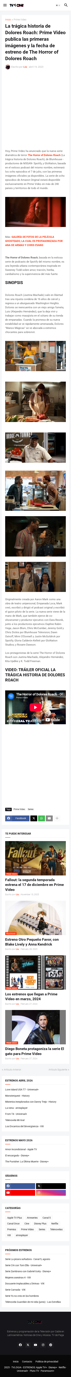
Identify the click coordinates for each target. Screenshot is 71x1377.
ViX (9, 1235)
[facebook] (20, 1186)
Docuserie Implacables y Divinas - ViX (24, 1283)
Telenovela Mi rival (14, 1120)
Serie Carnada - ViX (15, 1289)
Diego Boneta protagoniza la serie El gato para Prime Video (34, 1051)
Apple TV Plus (14, 1217)
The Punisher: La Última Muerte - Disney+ (27, 1161)
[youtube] (20, 1193)
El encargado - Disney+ (17, 1155)
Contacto (27, 1361)
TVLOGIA (16, 1367)
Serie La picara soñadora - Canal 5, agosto (27, 1259)
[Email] (49, 818)
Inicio (8, 19)
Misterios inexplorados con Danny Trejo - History (30, 1101)
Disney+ (53, 1367)
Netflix (54, 1223)
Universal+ (22, 1370)
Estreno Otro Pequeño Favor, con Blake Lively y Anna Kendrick (32, 941)
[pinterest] (51, 1345)
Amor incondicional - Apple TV (21, 1149)
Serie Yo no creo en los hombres (22, 1296)
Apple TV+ (41, 1367)
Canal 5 (47, 1217)
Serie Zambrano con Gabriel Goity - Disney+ (28, 1271)
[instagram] (51, 1193)
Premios (11, 1229)
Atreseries (32, 1217)
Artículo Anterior (12, 1069)
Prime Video (20, 19)
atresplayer (22, 1235)
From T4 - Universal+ (16, 1114)
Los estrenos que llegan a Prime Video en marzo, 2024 (31, 996)
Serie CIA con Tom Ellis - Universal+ (23, 1265)
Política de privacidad (47, 1361)
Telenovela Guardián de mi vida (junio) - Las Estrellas (33, 1302)
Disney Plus (40, 1223)
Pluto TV (34, 1370)
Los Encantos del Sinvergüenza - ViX (24, 1126)
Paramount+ (47, 1370)
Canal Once (13, 1223)
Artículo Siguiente (58, 1069)
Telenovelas (56, 1229)
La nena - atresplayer (16, 1108)
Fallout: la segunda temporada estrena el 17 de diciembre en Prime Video (34, 885)
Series (30, 809)
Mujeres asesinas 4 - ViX (18, 1277)
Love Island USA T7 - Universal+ (22, 1089)
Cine (26, 1223)
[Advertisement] (35, 109)
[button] (4, 5)
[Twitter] (33, 818)
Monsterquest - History (17, 1095)
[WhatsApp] (41, 818)
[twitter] (51, 1186)
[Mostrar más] (57, 818)
